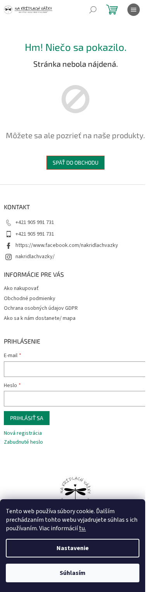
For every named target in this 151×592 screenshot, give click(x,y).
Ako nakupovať (21, 288)
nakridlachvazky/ (35, 256)
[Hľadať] (93, 9)
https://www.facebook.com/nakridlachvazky (66, 245)
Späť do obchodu (75, 162)
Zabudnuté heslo (23, 442)
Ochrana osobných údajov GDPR (41, 308)
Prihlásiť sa (26, 418)
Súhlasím (73, 573)
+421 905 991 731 (34, 222)
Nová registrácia (23, 433)
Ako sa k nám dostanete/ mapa (40, 318)
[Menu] (133, 9)
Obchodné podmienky (29, 298)
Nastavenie (73, 548)
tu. (82, 528)
